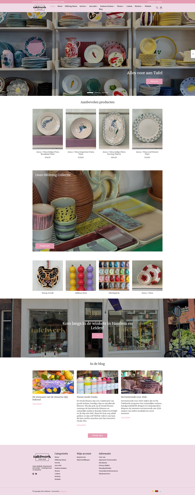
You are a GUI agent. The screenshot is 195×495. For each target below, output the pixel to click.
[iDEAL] (153, 491)
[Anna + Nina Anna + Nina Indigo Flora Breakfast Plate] (47, 129)
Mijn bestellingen (83, 460)
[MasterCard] (156, 491)
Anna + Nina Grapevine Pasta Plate (81, 153)
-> (97, 336)
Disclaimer (103, 463)
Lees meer (37, 404)
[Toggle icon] (157, 8)
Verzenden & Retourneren (108, 471)
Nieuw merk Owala (87, 397)
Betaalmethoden (105, 468)
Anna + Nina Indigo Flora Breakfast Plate (47, 153)
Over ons (102, 457)
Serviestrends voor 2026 (134, 397)
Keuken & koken (61, 468)
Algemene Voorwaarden (108, 460)
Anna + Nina (147, 293)
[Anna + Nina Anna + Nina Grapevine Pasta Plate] (81, 129)
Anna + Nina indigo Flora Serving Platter (114, 153)
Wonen (57, 471)
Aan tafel (58, 465)
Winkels (148, 6)
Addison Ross (81, 293)
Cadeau (129, 6)
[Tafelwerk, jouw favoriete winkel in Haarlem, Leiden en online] (39, 7)
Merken (57, 476)
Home (52, 6)
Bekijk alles (97, 435)
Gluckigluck (114, 293)
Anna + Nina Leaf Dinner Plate (147, 153)
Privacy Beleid (104, 465)
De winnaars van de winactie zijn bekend (50, 398)
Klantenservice (104, 474)
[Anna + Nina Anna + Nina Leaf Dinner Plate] (147, 129)
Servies (57, 463)
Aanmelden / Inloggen (155, 2)
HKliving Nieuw (71, 6)
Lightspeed (63, 491)
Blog (101, 9)
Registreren (81, 457)
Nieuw (59, 6)
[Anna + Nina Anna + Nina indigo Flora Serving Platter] (114, 129)
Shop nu (154, 81)
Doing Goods (48, 293)
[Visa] (160, 491)
